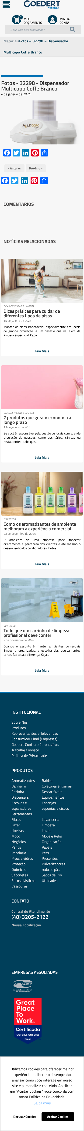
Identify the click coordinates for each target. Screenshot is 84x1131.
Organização (51, 841)
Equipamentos (53, 797)
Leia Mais (42, 351)
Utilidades (49, 880)
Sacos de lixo (52, 875)
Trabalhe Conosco (25, 750)
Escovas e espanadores (21, 805)
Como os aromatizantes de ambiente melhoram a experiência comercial (40, 526)
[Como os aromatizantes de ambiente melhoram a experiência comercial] (42, 494)
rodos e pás (51, 869)
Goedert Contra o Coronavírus (35, 744)
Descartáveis (52, 791)
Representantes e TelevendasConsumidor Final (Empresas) (34, 736)
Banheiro (18, 786)
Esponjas (49, 803)
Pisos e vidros (22, 858)
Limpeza (48, 825)
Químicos (18, 869)
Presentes (50, 858)
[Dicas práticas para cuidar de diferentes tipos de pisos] (42, 281)
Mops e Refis (52, 836)
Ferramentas (21, 814)
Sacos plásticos (23, 880)
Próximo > (35, 168)
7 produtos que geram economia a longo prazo (37, 420)
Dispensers (20, 797)
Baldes (47, 780)
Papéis (47, 847)
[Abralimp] (22, 991)
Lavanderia (50, 819)
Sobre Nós (19, 722)
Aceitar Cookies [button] (58, 1116)
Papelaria (18, 853)
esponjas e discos (55, 808)
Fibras (16, 819)
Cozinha (17, 791)
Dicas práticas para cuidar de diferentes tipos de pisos (32, 313)
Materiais (11, 41)
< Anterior (14, 168)
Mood (15, 836)
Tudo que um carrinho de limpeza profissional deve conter (36, 633)
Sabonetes (19, 875)
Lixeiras (17, 830)
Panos (16, 847)
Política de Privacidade (29, 755)
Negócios (18, 841)
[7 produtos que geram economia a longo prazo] (42, 387)
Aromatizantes (23, 780)
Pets (45, 853)
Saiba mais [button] (42, 1103)
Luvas (46, 830)
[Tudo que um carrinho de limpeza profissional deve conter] (42, 600)
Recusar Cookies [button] (24, 1116)
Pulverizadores (53, 864)
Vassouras (19, 886)
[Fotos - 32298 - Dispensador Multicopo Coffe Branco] (42, 122)
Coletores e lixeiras (57, 786)
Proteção (18, 864)
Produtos (18, 728)
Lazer (15, 825)
